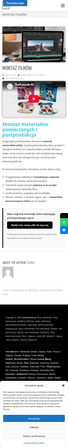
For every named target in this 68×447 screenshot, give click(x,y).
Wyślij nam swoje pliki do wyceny (30, 225)
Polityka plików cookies (34, 442)
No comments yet (14, 78)
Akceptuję (34, 418)
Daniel (23, 75)
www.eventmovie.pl (32, 238)
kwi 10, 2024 (10, 75)
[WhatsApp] (64, 222)
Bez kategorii (37, 75)
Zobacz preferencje (34, 436)
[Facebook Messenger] (64, 230)
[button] (63, 385)
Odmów (34, 427)
